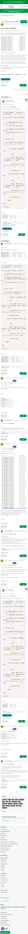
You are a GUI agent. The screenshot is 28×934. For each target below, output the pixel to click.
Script (24, 74)
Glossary (3, 866)
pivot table (10, 803)
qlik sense (4, 799)
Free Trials (3, 862)
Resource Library (5, 857)
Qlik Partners (4, 859)
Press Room (3, 878)
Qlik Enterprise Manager (6, 846)
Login (19, 1)
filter (7, 801)
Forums (7, 820)
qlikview (20, 803)
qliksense (4, 803)
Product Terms (4, 922)
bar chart (8, 805)
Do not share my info (6, 924)
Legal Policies (4, 912)
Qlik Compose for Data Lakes (8, 841)
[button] (26, 24)
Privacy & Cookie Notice (6, 914)
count (3, 805)
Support (2, 870)
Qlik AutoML (3, 835)
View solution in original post (9, 225)
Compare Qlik (4, 864)
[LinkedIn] (4, 901)
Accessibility (3, 882)
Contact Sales (4, 892)
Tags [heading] (3, 796)
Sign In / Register (23, 6)
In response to (9, 106)
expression (21, 799)
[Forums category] (2, 820)
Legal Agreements (5, 920)
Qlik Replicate (4, 839)
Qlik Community (5, 897)
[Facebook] (7, 901)
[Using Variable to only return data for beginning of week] (23, 89)
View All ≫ (4, 811)
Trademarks (3, 916)
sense (9, 799)
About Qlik (3, 875)
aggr (17, 805)
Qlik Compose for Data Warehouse (9, 843)
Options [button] (25, 15)
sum (20, 805)
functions (16, 803)
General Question (9, 74)
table (19, 801)
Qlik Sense (18, 74)
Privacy (2, 884)
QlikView (3, 837)
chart (3, 801)
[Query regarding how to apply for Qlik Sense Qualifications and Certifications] (25, 89)
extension (4, 807)
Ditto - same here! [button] (5, 79)
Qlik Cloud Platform (5, 831)
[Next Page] (26, 94)
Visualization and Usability (7, 15)
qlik (10, 801)
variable (13, 805)
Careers (2, 886)
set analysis (14, 801)
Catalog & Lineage (5, 848)
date (13, 799)
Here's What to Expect (14, 11)
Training (2, 868)
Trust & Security (4, 880)
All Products (3, 829)
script (16, 799)
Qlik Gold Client (4, 850)
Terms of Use (4, 918)
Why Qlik (3, 852)
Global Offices (4, 890)
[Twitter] (2, 901)
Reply (23, 85)
